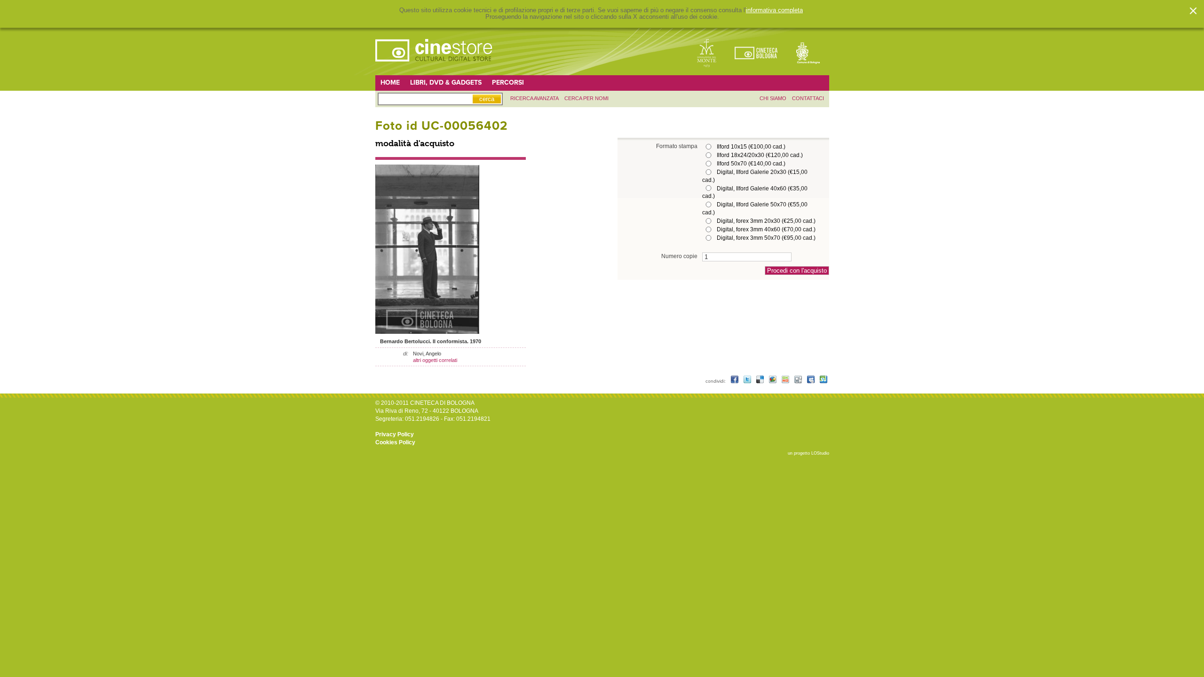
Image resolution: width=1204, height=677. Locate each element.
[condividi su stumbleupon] (823, 381)
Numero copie (679, 256)
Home (390, 83)
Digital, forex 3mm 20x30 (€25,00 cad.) (766, 221)
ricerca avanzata (534, 98)
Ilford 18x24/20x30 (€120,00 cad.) (760, 155)
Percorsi (508, 83)
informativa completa (774, 10)
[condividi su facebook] (735, 381)
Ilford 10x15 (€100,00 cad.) (751, 146)
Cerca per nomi (586, 98)
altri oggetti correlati (435, 360)
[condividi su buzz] (773, 381)
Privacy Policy (394, 434)
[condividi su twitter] (748, 381)
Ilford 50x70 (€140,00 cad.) (751, 163)
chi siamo (773, 98)
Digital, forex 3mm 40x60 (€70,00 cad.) (766, 229)
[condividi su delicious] (760, 381)
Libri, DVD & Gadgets (446, 83)
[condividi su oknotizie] (786, 381)
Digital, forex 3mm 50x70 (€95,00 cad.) (766, 238)
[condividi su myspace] (811, 381)
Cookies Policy (395, 442)
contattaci (808, 98)
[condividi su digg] (798, 381)
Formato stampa (676, 146)
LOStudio (820, 453)
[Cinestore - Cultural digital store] (434, 66)
